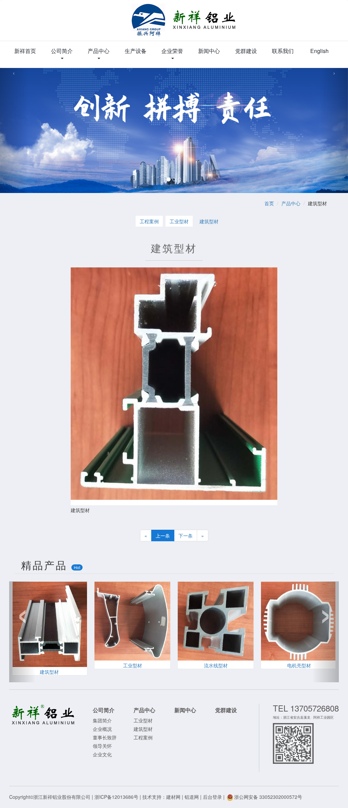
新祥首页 (25, 51)
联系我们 (283, 51)
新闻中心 (209, 51)
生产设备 (135, 51)
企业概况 (102, 728)
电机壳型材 (299, 665)
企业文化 (102, 754)
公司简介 (62, 51)
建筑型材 (209, 221)
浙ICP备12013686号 (116, 796)
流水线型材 (216, 665)
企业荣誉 (172, 51)
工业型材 (179, 221)
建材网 (173, 796)
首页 (269, 203)
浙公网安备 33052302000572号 (268, 796)
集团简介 (102, 720)
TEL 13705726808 (306, 708)
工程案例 (149, 221)
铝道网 (192, 796)
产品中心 (98, 51)
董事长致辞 (105, 737)
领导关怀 (102, 745)
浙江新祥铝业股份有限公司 (184, 23)
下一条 (185, 535)
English (319, 51)
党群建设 (246, 51)
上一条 (163, 535)
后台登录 (212, 796)
